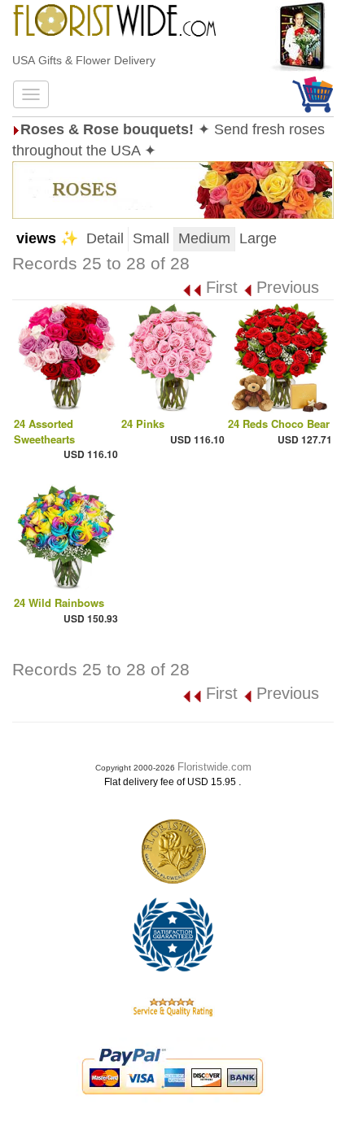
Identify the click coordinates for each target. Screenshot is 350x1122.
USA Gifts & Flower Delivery (83, 60)
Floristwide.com (214, 767)
